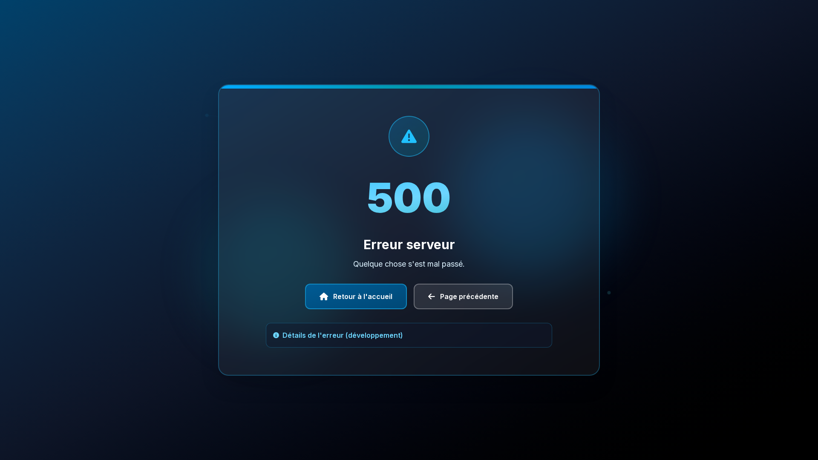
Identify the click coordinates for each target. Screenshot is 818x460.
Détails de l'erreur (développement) (342, 335)
